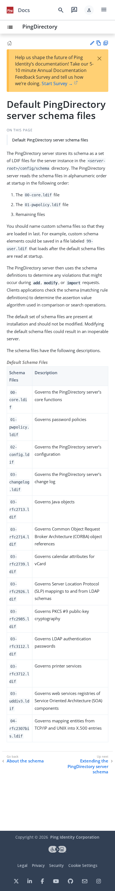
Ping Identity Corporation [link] (74, 837)
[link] (10, 10)
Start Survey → (57, 83)
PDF (105, 43)
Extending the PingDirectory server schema (88, 766)
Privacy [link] (38, 865)
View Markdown (98, 43)
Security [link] (56, 865)
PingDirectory (39, 26)
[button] (89, 10)
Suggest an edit (92, 43)
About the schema (25, 761)
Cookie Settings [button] (82, 865)
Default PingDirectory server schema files (50, 140)
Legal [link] (22, 865)
